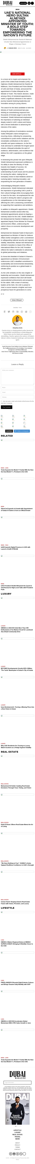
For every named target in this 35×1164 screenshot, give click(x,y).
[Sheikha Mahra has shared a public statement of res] (25, 426)
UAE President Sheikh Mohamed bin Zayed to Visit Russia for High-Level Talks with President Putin (17, 587)
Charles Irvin (12, 48)
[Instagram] (29, 3)
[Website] (17, 342)
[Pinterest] (13, 311)
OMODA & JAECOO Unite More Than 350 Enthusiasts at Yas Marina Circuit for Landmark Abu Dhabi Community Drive (17, 629)
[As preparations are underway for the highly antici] (13, 426)
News (17, 9)
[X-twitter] (20, 1153)
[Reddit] (26, 311)
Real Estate (5, 783)
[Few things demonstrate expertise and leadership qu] (2, 416)
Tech (6, 545)
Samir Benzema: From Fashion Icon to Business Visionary (17, 346)
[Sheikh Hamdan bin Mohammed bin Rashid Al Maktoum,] (13, 416)
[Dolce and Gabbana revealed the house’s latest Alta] (2, 423)
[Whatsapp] (21, 311)
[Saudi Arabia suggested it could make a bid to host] (25, 419)
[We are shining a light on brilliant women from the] (2, 419)
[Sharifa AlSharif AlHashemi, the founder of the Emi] (13, 419)
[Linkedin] (17, 311)
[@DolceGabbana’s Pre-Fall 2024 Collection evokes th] (2, 426)
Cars (6, 467)
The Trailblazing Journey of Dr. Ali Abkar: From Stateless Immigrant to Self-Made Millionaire (17, 349)
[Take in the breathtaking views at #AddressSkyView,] (25, 416)
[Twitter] (8, 311)
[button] (29, 1083)
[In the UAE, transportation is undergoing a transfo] (13, 423)
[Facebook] (4, 311)
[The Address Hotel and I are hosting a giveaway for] (25, 423)
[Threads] (17, 1153)
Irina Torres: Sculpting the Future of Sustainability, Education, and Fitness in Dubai (17, 352)
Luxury (3, 625)
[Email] (30, 311)
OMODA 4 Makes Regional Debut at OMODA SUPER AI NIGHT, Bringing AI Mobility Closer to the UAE (17, 944)
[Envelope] (32, 3)
